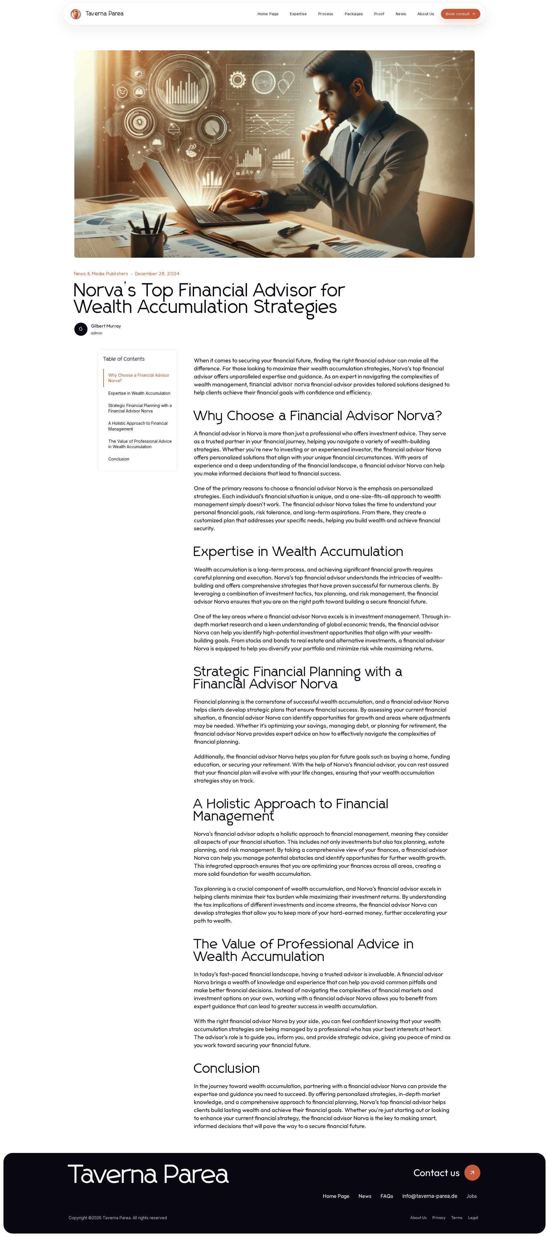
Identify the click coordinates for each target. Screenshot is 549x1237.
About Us (418, 1217)
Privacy (438, 1217)
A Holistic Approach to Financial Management (138, 426)
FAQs (387, 1196)
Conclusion (118, 458)
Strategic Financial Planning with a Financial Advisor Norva (140, 408)
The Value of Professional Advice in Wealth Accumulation (140, 444)
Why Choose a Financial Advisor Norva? (138, 378)
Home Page (336, 1196)
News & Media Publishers (101, 273)
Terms (456, 1217)
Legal (473, 1217)
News (365, 1196)
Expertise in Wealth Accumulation (139, 393)
